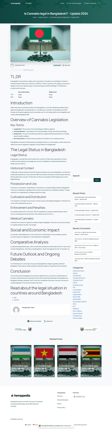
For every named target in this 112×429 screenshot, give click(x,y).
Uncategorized (77, 316)
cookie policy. (67, 425)
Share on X (50, 321)
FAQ (74, 287)
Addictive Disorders (78, 271)
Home (34, 17)
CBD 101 (75, 283)
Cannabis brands (78, 280)
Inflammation (76, 292)
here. (24, 164)
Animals (75, 273)
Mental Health (77, 299)
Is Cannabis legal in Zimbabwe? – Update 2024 (90, 368)
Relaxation (76, 308)
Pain (74, 306)
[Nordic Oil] (79, 396)
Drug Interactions (78, 285)
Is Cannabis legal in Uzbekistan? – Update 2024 (20, 368)
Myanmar (16, 300)
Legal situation (43, 17)
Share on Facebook (35, 321)
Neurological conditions (80, 301)
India (15, 297)
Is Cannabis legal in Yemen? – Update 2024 (86, 210)
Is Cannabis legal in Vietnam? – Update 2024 (86, 215)
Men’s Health (76, 297)
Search (76, 175)
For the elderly (77, 290)
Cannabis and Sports (79, 278)
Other (74, 304)
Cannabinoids (77, 275)
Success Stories (78, 313)
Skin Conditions (77, 311)
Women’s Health (77, 318)
